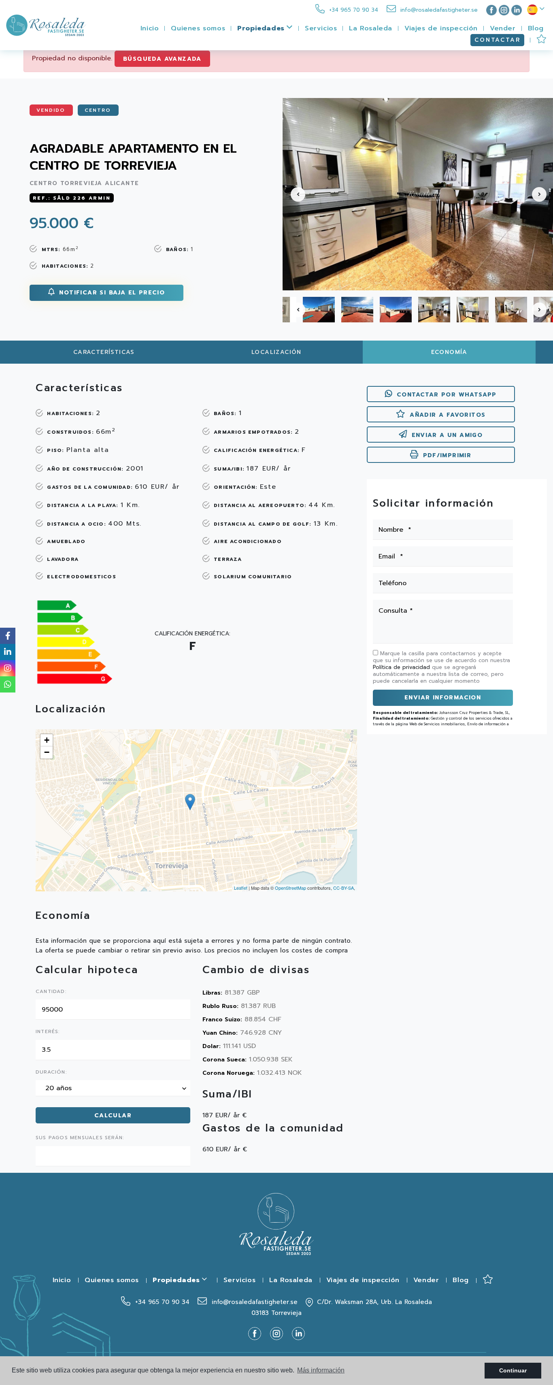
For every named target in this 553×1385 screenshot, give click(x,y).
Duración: (51, 1072)
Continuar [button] (513, 1370)
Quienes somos (198, 28)
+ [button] (46, 740)
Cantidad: (51, 992)
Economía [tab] (449, 352)
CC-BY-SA (343, 887)
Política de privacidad (402, 667)
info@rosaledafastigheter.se (438, 10)
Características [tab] (103, 352)
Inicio (149, 28)
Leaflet (240, 887)
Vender (503, 28)
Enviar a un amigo (447, 435)
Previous (293, 194)
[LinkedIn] (516, 10)
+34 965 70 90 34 (352, 10)
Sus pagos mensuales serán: (80, 1138)
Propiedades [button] (262, 28)
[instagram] (504, 10)
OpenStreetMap (290, 887)
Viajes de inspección (441, 28)
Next (542, 194)
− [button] (46, 752)
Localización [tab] (276, 352)
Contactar (497, 40)
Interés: (48, 1032)
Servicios (321, 28)
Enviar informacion (442, 697)
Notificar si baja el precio (111, 292)
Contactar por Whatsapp (447, 394)
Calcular (113, 1115)
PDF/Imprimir (447, 455)
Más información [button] (321, 1370)
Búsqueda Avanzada (162, 59)
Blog (536, 28)
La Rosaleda (370, 28)
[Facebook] (490, 10)
